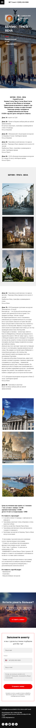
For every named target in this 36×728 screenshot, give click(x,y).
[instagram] (9, 724)
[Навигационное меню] (2, 2)
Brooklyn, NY (24, 18)
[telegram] (13, 724)
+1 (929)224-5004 (25, 16)
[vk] (16, 724)
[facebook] (3, 724)
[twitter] (6, 724)
